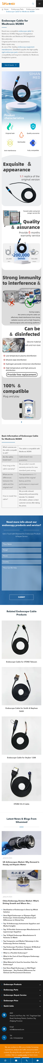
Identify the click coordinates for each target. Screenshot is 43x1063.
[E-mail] (16, 1060)
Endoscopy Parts (17, 9)
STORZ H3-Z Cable (21, 804)
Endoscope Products (13, 984)
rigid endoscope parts (10, 52)
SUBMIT (21, 597)
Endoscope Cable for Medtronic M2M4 (20, 12)
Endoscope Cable (32, 9)
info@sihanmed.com (17, 1029)
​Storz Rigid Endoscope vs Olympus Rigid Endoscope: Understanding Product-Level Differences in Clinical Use (19, 918)
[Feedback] (37, 1060)
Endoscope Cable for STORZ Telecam (21, 662)
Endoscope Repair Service (15, 995)
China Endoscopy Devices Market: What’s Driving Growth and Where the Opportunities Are (21, 902)
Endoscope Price (11, 1001)
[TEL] (27, 1060)
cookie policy (22, 1055)
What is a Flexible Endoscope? (15, 953)
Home (6, 9)
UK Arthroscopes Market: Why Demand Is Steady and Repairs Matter (21, 863)
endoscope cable (24, 31)
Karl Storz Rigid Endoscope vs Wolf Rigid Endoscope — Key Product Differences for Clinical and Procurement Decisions (19, 970)
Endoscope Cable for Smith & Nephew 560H (22, 709)
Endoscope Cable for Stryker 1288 (21, 758)
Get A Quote (10, 65)
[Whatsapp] (5, 1060)
